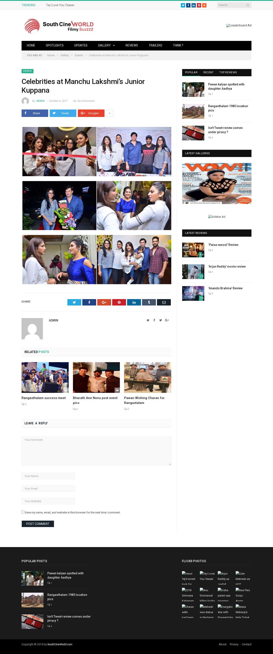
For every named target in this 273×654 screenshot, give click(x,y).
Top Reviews (228, 72)
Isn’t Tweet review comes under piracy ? (225, 130)
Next (246, 184)
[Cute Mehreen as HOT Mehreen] (216, 183)
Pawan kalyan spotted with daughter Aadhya (226, 86)
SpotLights (55, 45)
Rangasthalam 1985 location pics (228, 108)
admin (40, 100)
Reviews (132, 45)
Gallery (104, 45)
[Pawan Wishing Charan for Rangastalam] (147, 377)
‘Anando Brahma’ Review (225, 288)
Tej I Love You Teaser (60, 5)
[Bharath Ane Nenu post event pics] (96, 377)
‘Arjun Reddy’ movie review (227, 266)
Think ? (178, 45)
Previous (187, 184)
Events (27, 71)
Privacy (234, 644)
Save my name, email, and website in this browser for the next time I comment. (73, 512)
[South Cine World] (59, 25)
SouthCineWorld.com (59, 644)
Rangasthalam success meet (44, 398)
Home (31, 45)
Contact (246, 644)
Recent (208, 72)
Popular (191, 72)
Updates (80, 45)
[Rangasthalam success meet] (45, 377)
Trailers (155, 45)
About (223, 644)
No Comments (86, 100)
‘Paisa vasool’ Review (223, 244)
